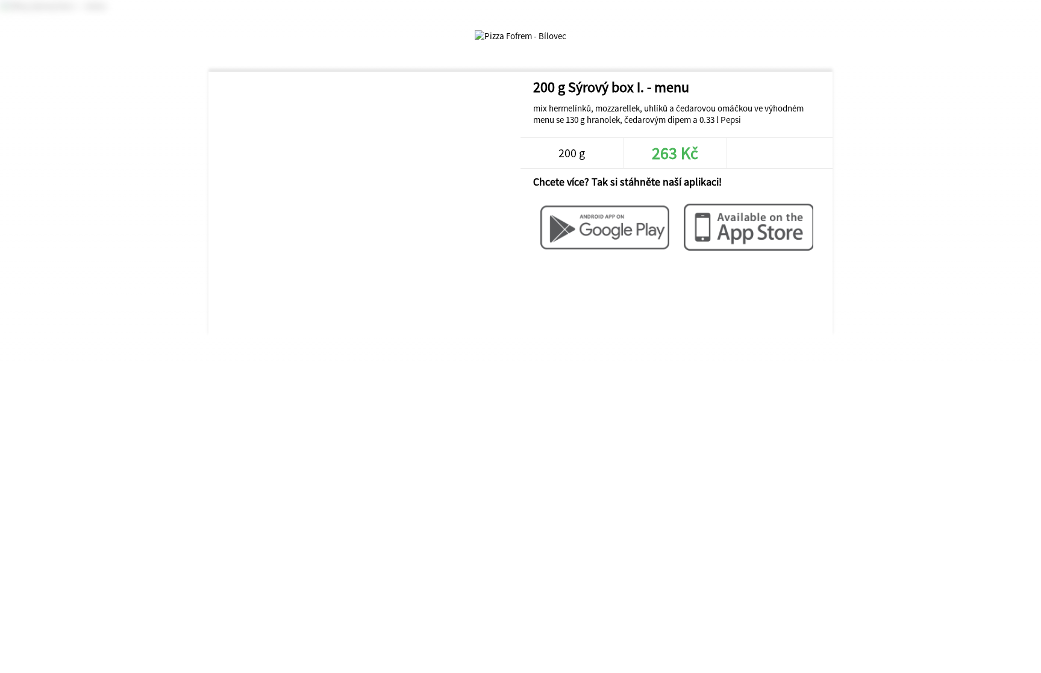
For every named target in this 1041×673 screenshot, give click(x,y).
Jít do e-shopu (778, 152)
